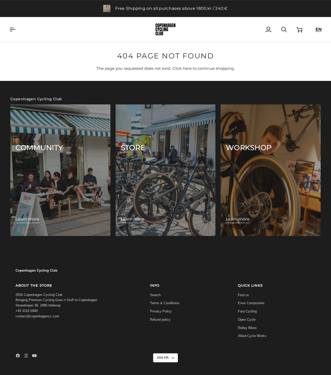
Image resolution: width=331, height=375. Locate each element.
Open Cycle (246, 320)
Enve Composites (251, 303)
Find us (243, 295)
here (187, 68)
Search (155, 295)
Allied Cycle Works (252, 336)
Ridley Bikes (247, 328)
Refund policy (160, 320)
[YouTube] (34, 355)
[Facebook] (18, 355)
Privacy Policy (161, 311)
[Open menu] (17, 29)
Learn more (27, 219)
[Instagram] (26, 355)
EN (318, 29)
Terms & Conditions (164, 303)
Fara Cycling (247, 311)
